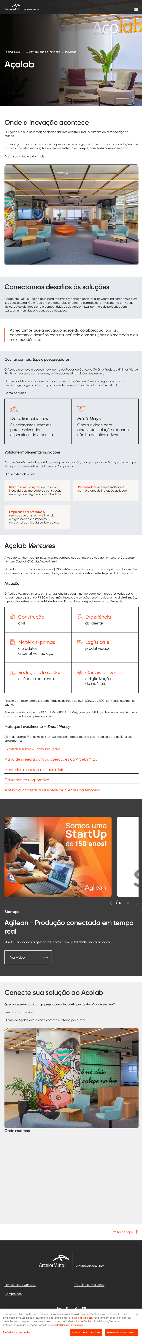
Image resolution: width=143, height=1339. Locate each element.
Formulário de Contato (20, 1284)
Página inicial (12, 51)
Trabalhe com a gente (89, 1284)
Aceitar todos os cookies (83, 1332)
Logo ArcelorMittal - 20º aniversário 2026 (71, 1261)
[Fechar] (134, 1314)
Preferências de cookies (16, 1332)
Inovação (70, 51)
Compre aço (13, 1294)
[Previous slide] (111, 903)
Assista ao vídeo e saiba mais (24, 156)
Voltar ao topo (123, 1232)
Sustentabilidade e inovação (43, 51)
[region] (70, 1324)
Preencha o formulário (19, 1012)
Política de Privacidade (70, 1324)
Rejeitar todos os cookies (118, 1332)
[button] (119, 903)
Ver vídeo (17, 957)
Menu (133, 9)
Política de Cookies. (82, 1317)
